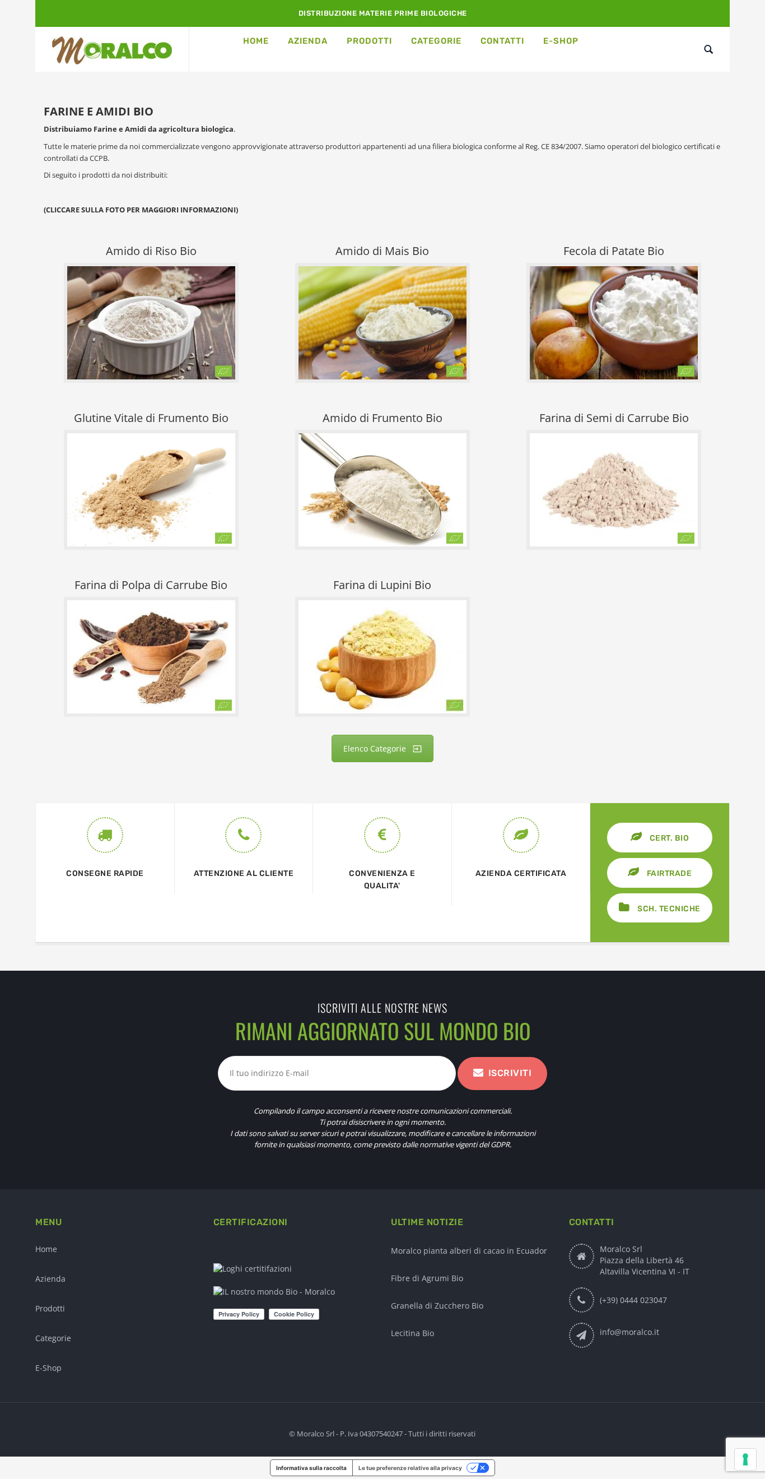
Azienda (50, 1278)
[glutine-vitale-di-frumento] (151, 490)
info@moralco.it (629, 1332)
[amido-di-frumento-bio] (382, 490)
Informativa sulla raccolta (311, 1467)
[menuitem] (256, 41)
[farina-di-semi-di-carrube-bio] (613, 490)
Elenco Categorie (374, 748)
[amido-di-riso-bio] (151, 323)
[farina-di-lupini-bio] (382, 657)
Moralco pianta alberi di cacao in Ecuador (469, 1250)
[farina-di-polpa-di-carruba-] (151, 657)
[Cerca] (708, 49)
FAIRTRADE (668, 873)
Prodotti (50, 1308)
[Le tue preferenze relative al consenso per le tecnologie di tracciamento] (745, 1459)
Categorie (53, 1338)
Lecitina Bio (412, 1333)
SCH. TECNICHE (668, 909)
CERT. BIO (668, 838)
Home (46, 1249)
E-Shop (48, 1367)
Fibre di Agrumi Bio (427, 1278)
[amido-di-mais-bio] (382, 323)
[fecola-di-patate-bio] (613, 323)
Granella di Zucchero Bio (437, 1305)
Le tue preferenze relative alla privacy (410, 1467)
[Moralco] (112, 50)
